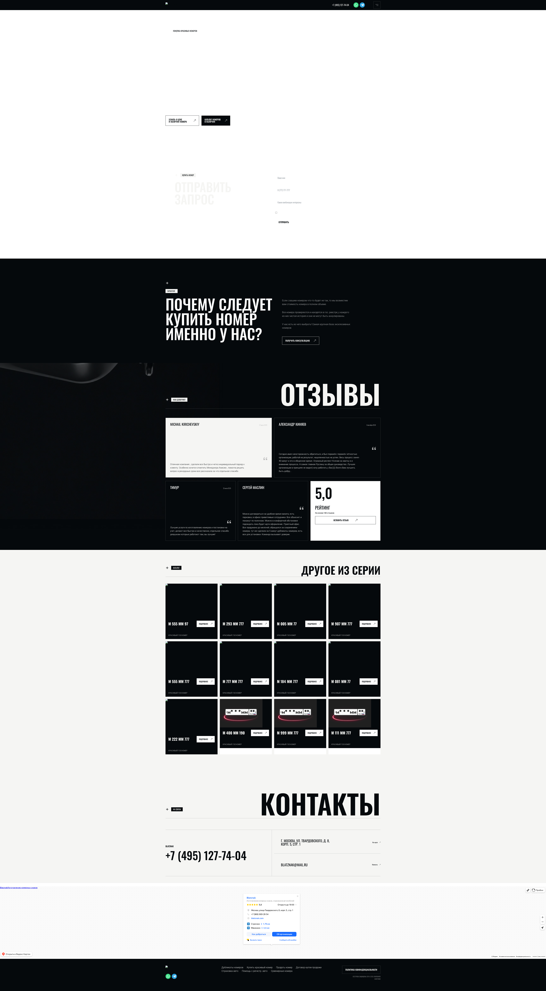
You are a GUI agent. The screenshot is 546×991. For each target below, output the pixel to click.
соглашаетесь (310, 212)
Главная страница (173, 23)
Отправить (284, 222)
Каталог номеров (189, 23)
